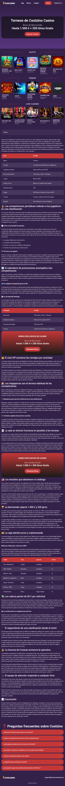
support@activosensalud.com (54, 777)
